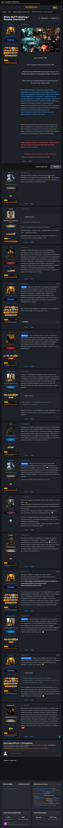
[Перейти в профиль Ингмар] (11, 541)
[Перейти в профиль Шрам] (11, 253)
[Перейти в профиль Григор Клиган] (11, 377)
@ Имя (30, 161)
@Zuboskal (25, 335)
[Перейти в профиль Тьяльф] (11, 215)
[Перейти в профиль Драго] (11, 338)
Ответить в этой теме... (16, 753)
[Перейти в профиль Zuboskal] (11, 30)
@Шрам (24, 287)
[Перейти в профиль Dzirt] (5, 823)
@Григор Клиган (26, 658)
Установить (3, 2)
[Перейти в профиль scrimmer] (11, 178)
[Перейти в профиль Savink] (11, 503)
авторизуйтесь (52, 745)
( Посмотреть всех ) (23, 784)
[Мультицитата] (21, 203)
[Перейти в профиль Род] (11, 430)
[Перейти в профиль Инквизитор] (11, 711)
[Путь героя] (59, 7)
